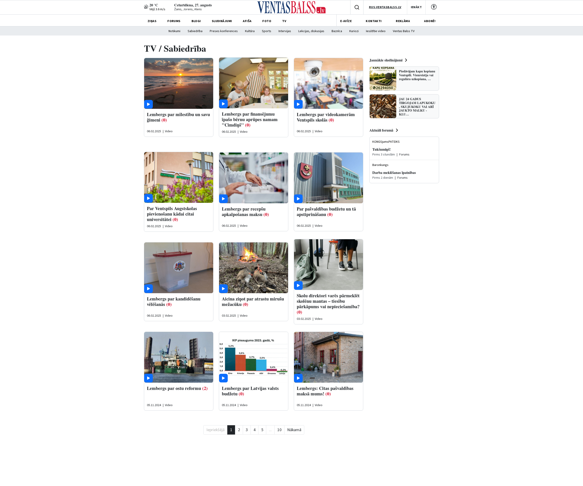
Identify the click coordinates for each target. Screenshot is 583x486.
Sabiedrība (195, 31)
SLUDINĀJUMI (222, 21)
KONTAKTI (373, 21)
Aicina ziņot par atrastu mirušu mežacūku (253, 301)
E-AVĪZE (346, 21)
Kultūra (250, 31)
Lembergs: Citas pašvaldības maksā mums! (325, 391)
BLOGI (196, 21)
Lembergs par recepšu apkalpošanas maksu (244, 212)
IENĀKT (416, 7)
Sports (266, 31)
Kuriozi (354, 31)
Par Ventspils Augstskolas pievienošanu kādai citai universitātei (172, 214)
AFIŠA (247, 21)
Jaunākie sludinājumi (385, 60)
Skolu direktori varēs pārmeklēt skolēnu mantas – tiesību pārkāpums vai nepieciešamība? (328, 301)
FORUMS (174, 21)
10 (279, 430)
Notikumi (174, 31)
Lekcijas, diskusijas (311, 31)
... (270, 430)
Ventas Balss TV (403, 31)
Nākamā (294, 430)
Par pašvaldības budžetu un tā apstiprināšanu (326, 212)
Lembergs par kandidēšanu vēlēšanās (173, 301)
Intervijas (285, 31)
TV (284, 21)
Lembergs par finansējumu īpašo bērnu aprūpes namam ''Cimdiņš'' (250, 119)
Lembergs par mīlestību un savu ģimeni (178, 117)
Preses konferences (224, 31)
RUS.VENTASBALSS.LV (385, 7)
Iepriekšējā (215, 430)
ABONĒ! (429, 21)
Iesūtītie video (376, 31)
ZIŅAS (152, 21)
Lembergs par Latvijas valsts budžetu (250, 391)
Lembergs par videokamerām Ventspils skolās (326, 117)
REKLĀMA (403, 21)
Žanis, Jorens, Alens (188, 9)
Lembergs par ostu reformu (174, 388)
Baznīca (337, 31)
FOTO (266, 21)
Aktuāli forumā (381, 130)
